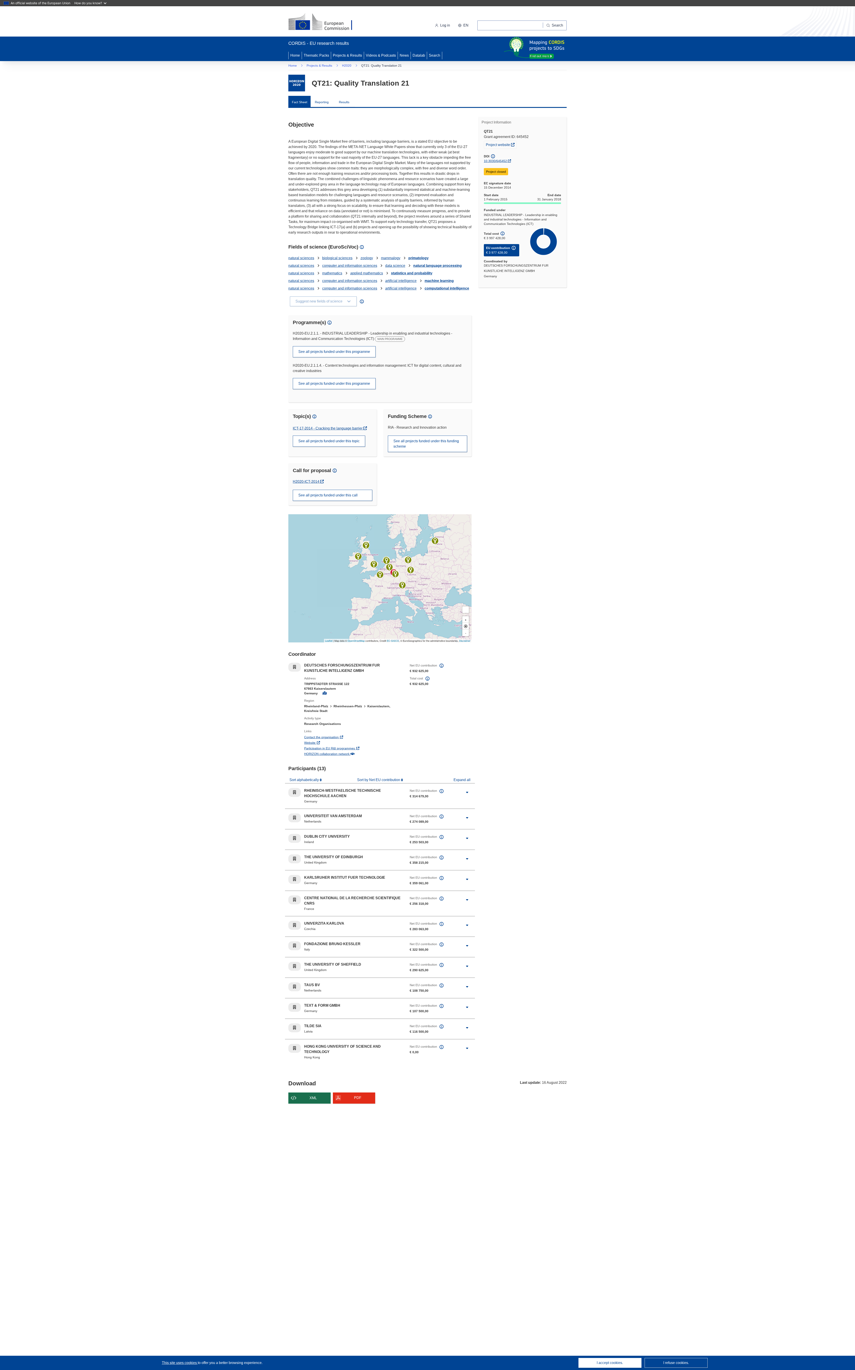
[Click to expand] (467, 792)
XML (313, 1098)
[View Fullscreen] (465, 609)
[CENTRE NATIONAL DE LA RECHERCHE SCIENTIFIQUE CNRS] (380, 574)
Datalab (419, 55)
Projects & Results (347, 55)
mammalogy (390, 258)
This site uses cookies (180, 1363)
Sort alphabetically (304, 780)
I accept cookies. (610, 1363)
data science (395, 265)
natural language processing (437, 265)
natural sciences (301, 258)
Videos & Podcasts (381, 55)
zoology (366, 258)
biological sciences (337, 258)
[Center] (465, 626)
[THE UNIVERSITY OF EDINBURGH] (366, 545)
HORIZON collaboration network (343, 754)
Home (295, 55)
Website (326, 743)
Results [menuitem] (344, 102)
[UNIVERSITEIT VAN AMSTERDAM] (386, 560)
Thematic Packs (316, 55)
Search (434, 55)
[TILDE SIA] (435, 540)
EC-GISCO (393, 640)
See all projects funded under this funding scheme (426, 443)
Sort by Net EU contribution (379, 780)
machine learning (439, 281)
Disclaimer (464, 640)
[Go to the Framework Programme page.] (296, 83)
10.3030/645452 (495, 161)
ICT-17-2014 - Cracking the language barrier (328, 428)
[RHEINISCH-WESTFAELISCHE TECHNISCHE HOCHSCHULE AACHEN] (389, 567)
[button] (463, 25)
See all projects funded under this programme (334, 352)
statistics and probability (411, 273)
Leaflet (328, 640)
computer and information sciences (349, 265)
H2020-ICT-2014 (308, 481)
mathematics (332, 273)
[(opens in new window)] (324, 22)
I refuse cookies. (676, 1363)
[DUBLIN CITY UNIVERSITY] (358, 556)
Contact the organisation (338, 737)
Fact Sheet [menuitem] (299, 102)
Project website (501, 144)
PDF (357, 1098)
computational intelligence (447, 288)
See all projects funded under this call (328, 495)
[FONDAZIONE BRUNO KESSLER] (402, 585)
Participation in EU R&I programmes (346, 748)
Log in (445, 25)
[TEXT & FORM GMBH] (408, 560)
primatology (418, 258)
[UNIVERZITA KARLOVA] (410, 570)
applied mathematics (366, 273)
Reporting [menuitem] (322, 102)
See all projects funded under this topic (329, 441)
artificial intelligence (401, 281)
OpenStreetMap (356, 640)
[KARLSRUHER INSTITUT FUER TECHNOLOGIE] (395, 574)
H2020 (346, 65)
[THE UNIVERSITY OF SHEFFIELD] (373, 564)
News (404, 55)
